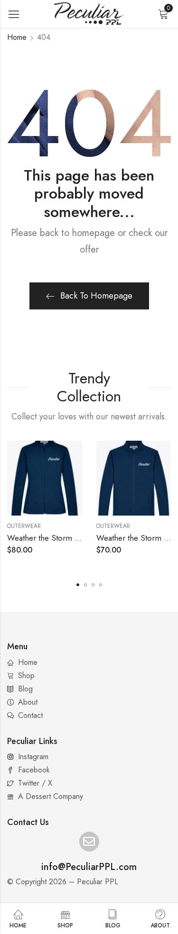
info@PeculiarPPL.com (89, 867)
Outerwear (24, 526)
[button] (77, 584)
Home (17, 37)
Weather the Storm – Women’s (60, 538)
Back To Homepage (96, 296)
